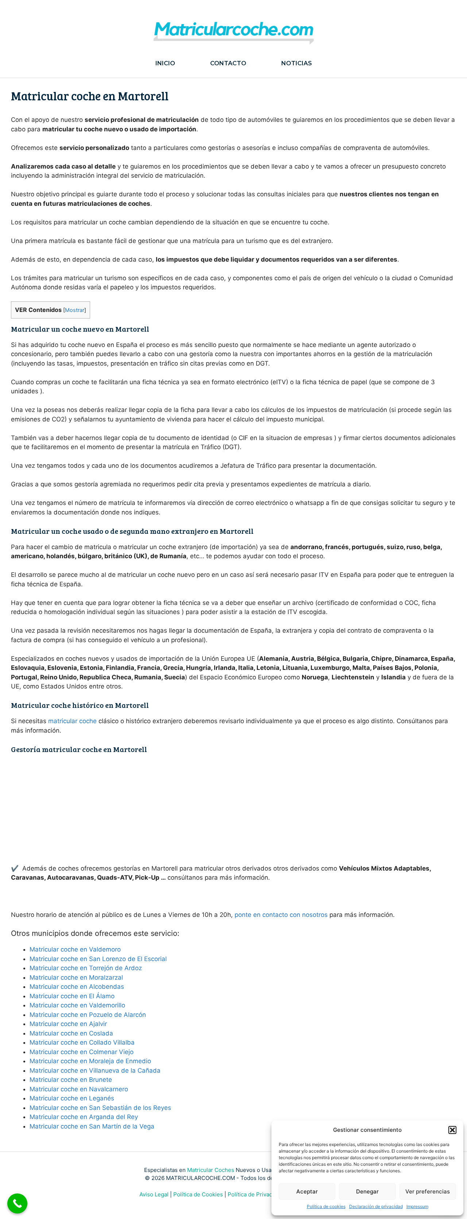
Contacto (228, 63)
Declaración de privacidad (376, 1206)
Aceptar (307, 1191)
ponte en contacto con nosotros (281, 914)
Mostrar (74, 310)
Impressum (417, 1206)
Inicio (165, 63)
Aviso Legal (154, 1194)
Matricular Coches (210, 1169)
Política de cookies (326, 1206)
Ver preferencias (427, 1191)
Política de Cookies (198, 1194)
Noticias (296, 63)
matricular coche (72, 721)
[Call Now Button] (17, 1203)
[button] (452, 1130)
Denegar (367, 1191)
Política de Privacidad (255, 1194)
